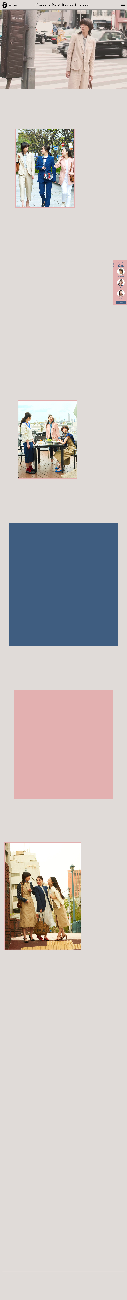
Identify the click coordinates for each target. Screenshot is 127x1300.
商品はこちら (98, 205)
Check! (121, 302)
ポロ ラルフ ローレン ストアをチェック (63, 1258)
